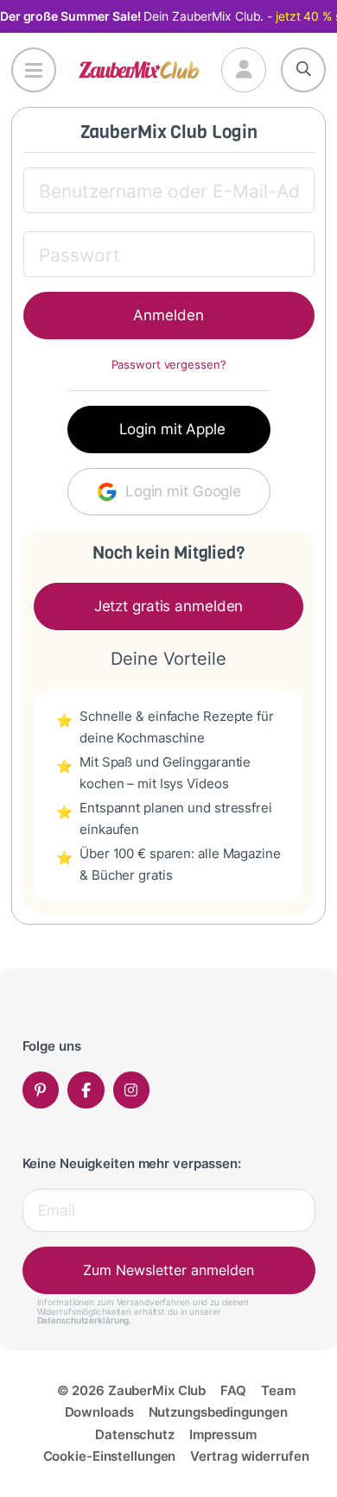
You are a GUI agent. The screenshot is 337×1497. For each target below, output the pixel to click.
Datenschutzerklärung (83, 1320)
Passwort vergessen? (168, 364)
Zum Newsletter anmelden (168, 1270)
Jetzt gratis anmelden (169, 606)
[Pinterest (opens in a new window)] (41, 1090)
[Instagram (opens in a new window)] (131, 1090)
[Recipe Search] (303, 70)
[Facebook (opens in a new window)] (86, 1090)
